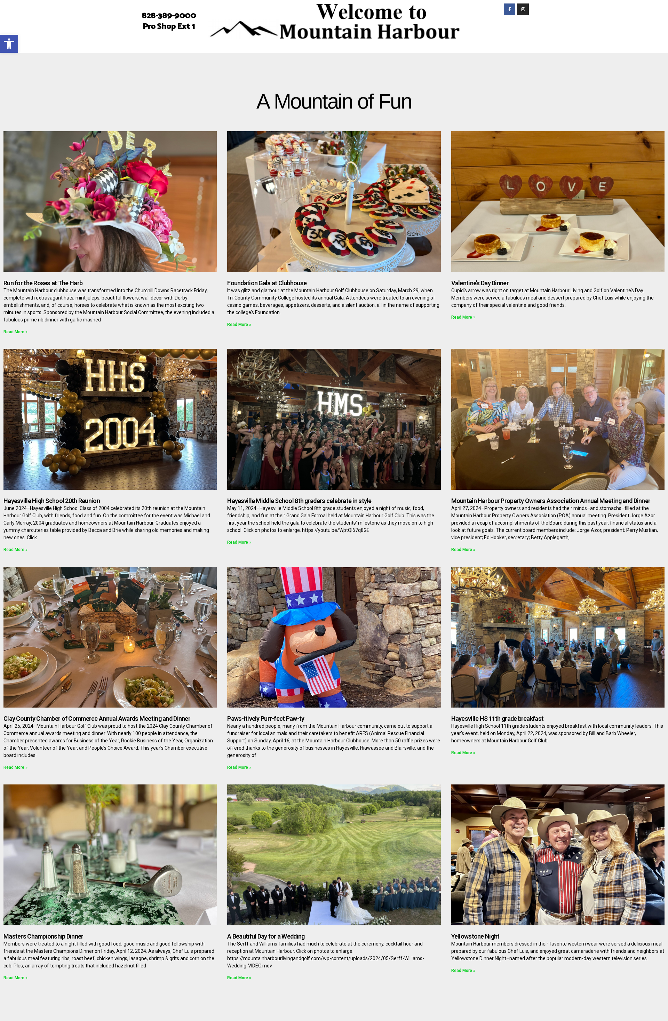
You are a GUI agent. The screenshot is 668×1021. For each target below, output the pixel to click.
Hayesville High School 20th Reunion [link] (51, 500)
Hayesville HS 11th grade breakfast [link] (497, 718)
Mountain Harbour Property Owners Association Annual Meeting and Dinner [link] (551, 500)
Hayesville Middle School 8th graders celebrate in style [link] (299, 500)
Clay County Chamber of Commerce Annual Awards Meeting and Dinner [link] (96, 718)
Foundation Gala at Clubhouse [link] (267, 283)
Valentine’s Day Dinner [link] (480, 283)
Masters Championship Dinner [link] (43, 936)
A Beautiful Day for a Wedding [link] (265, 936)
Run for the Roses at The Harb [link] (42, 283)
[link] (9, 44)
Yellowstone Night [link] (475, 936)
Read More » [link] (15, 331)
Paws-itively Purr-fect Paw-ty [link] (265, 718)
